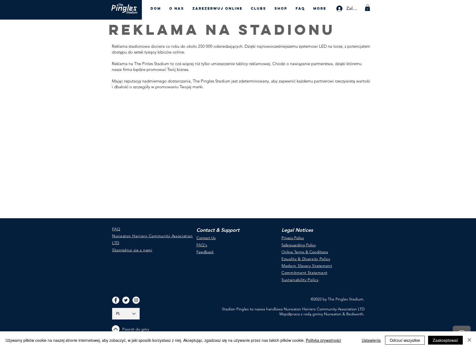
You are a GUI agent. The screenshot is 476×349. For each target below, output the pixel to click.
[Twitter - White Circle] (125, 300)
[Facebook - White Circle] (115, 300)
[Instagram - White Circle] (136, 300)
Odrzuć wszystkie (405, 340)
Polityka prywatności (323, 340)
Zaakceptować (445, 340)
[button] (367, 7)
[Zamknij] (469, 340)
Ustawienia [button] (371, 340)
